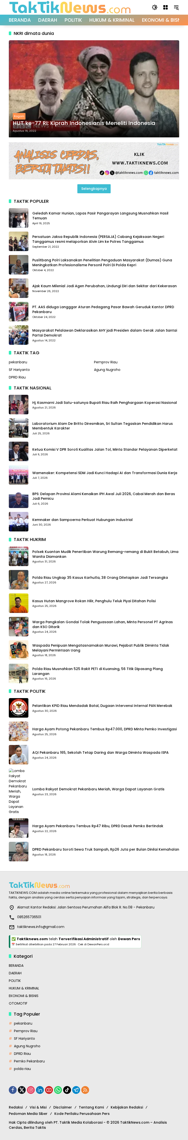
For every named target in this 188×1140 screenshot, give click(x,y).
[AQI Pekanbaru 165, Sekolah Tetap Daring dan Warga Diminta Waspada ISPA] (18, 754)
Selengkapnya (94, 188)
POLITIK (15, 980)
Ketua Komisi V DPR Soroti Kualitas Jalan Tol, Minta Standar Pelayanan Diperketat (104, 449)
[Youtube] (49, 1090)
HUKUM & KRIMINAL (24, 988)
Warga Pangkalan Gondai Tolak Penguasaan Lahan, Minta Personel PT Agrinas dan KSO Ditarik (102, 624)
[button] (155, 7)
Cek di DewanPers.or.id (93, 944)
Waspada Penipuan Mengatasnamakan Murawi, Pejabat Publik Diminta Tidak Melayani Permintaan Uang (100, 648)
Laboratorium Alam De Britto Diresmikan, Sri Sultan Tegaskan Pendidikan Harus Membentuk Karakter (102, 426)
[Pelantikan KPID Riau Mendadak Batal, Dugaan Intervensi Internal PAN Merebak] (18, 708)
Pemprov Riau (106, 362)
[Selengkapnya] (94, 885)
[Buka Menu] (165, 7)
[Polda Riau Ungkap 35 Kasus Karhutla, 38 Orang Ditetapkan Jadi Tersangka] (18, 580)
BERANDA (16, 965)
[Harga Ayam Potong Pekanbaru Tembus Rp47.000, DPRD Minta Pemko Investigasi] (18, 731)
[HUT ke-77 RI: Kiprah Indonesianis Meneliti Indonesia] (94, 88)
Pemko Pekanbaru (29, 1061)
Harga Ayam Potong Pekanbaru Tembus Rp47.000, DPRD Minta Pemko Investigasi (104, 729)
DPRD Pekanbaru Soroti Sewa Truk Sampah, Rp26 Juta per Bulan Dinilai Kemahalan (105, 849)
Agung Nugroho (107, 369)
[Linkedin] (40, 1090)
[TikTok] (67, 1090)
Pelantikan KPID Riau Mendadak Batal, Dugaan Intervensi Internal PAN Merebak (102, 705)
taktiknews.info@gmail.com (40, 926)
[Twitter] (22, 1090)
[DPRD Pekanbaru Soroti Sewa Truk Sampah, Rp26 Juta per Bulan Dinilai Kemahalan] (18, 851)
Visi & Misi (38, 1107)
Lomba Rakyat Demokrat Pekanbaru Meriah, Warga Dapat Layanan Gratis (98, 789)
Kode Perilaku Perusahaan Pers (82, 1113)
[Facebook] (13, 1090)
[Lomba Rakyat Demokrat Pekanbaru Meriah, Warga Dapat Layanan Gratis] (18, 791)
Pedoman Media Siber (28, 1113)
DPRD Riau (17, 377)
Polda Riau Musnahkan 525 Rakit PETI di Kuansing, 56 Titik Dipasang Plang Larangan (97, 671)
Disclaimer (62, 1107)
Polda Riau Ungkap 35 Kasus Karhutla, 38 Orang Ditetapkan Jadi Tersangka (100, 577)
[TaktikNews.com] (70, 7)
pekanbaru (18, 362)
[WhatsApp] (58, 1090)
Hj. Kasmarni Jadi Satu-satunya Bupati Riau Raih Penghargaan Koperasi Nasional (104, 402)
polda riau (22, 1068)
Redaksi (16, 1107)
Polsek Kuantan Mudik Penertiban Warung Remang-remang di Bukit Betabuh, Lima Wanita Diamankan (105, 554)
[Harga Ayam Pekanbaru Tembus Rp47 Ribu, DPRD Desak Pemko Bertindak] (18, 828)
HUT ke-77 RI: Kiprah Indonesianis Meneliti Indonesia (84, 123)
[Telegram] (76, 1090)
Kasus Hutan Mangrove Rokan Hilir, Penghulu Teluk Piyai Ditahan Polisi (94, 601)
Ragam (19, 116)
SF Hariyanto (19, 369)
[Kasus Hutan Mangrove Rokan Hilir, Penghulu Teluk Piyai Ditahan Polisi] (18, 603)
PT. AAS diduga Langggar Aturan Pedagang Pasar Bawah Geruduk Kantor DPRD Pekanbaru (103, 309)
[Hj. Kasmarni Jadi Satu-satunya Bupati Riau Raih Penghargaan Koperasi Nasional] (18, 404)
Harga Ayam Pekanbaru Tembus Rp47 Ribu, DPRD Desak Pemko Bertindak (97, 826)
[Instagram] (31, 1090)
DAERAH (15, 973)
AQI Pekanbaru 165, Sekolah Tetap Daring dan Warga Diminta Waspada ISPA (100, 752)
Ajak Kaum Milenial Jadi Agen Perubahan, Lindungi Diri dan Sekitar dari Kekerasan (104, 286)
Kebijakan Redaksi (127, 1107)
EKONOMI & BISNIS (23, 995)
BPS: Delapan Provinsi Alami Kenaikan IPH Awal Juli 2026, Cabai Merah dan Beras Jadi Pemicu (103, 496)
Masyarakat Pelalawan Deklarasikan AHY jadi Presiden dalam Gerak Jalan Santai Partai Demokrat (104, 333)
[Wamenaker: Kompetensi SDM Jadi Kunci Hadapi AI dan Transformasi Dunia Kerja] (18, 475)
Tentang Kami (91, 1107)
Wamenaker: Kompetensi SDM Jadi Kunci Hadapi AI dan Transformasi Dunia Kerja (104, 473)
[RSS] (85, 1090)
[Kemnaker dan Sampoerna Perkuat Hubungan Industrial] (18, 521)
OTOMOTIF (18, 1003)
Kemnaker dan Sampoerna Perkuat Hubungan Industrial (82, 520)
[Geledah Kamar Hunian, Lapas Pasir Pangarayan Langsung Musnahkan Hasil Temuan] (18, 218)
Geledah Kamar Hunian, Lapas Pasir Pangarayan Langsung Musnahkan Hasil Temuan (100, 216)
